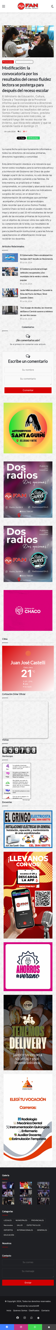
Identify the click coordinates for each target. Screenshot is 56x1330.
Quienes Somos (20, 1310)
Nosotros (6, 1243)
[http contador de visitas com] (19, 753)
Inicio (9, 1310)
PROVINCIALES (37, 1220)
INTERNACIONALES (25, 1230)
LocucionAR (33, 1306)
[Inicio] (28, 6)
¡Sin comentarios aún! (28, 340)
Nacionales (8, 1225)
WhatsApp (34, 138)
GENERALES (42, 1230)
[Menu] (3, 7)
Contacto (6, 1255)
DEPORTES (8, 1230)
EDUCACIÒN (9, 1235)
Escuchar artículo (25, 62)
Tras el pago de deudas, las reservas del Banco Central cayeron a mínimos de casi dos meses (36, 311)
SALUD (20, 1225)
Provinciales (8, 62)
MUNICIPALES (21, 1220)
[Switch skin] (52, 7)
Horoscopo (26, 800)
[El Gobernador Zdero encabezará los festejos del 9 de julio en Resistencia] (10, 257)
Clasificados (34, 1310)
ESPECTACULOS (33, 1225)
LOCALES (8, 1220)
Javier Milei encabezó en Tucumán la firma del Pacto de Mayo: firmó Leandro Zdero (36, 294)
